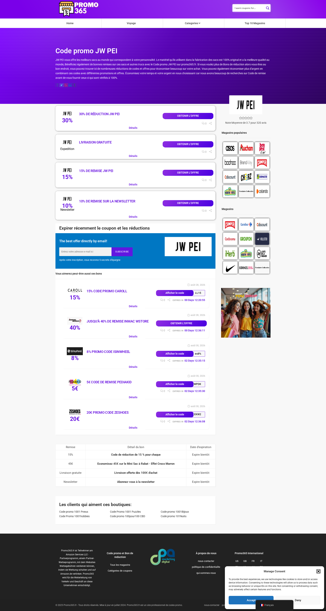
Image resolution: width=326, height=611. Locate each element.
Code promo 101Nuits (173, 516)
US (236, 561)
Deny (298, 600)
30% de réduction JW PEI (99, 114)
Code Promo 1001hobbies (74, 516)
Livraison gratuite (95, 142)
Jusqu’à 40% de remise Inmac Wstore (118, 321)
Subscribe (122, 251)
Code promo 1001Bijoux (175, 511)
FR (253, 561)
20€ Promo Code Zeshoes (107, 412)
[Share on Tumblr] (74, 85)
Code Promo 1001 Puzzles (125, 511)
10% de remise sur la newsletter (107, 201)
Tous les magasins (120, 564)
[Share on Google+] (66, 85)
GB (245, 561)
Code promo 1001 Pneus (73, 511)
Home (70, 23)
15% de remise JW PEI (96, 171)
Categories (192, 23)
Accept (251, 600)
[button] (318, 571)
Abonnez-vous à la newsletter (136, 482)
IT (261, 561)
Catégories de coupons (120, 570)
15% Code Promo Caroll (107, 291)
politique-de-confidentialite (206, 566)
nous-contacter (206, 561)
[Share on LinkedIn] (70, 85)
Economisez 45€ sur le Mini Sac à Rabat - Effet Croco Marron (136, 463)
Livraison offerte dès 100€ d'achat (135, 472)
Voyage (131, 23)
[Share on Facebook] (57, 85)
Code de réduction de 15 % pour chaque (136, 454)
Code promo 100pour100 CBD (127, 516)
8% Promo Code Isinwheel (108, 352)
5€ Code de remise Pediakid (109, 382)
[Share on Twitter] (62, 85)
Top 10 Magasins (255, 23)
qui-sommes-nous (206, 573)
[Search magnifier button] (267, 7)
